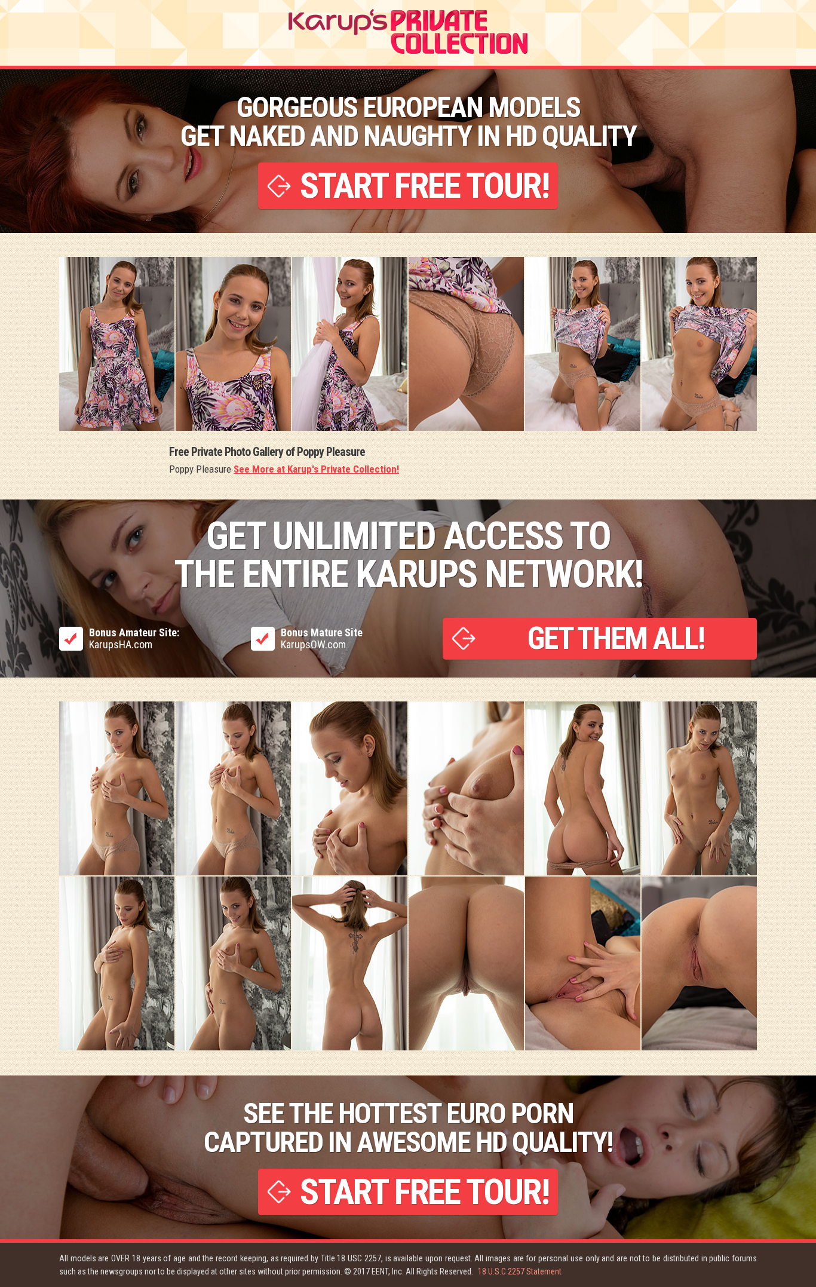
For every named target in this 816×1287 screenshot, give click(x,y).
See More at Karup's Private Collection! (316, 469)
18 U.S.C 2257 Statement (520, 1271)
